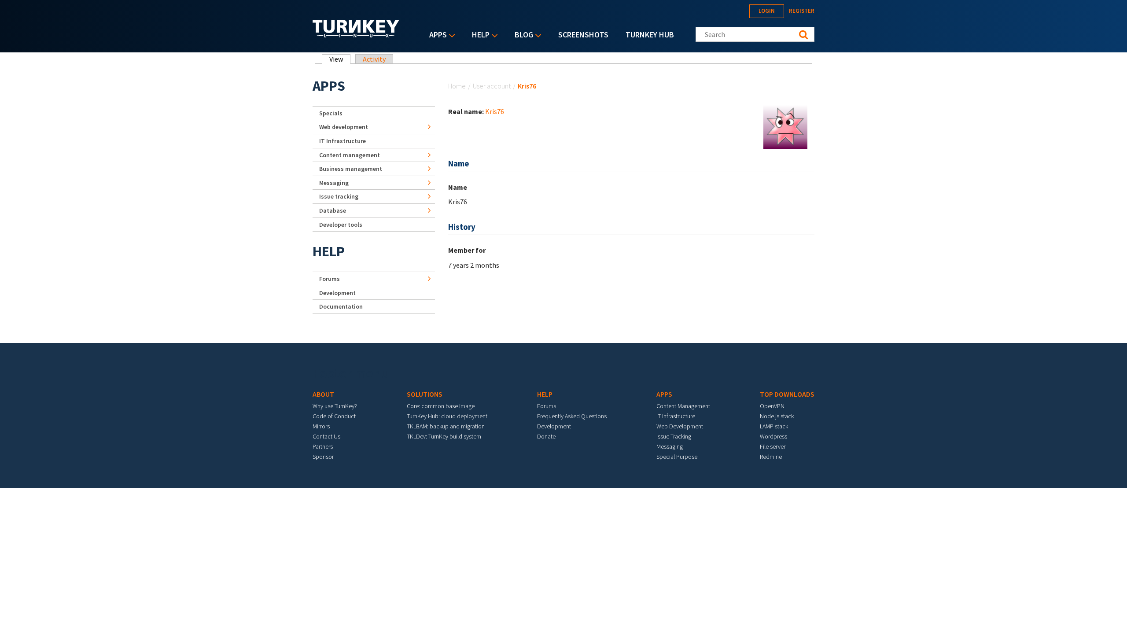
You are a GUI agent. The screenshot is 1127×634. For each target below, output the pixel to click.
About (323, 394)
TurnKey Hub (650, 34)
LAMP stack (774, 426)
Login (767, 11)
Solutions (424, 394)
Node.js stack (777, 416)
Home (457, 85)
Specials (331, 113)
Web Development (679, 426)
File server (772, 446)
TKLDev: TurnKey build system (444, 436)
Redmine (771, 457)
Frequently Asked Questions (572, 416)
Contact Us (326, 436)
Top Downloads (787, 394)
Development (337, 293)
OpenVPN (772, 406)
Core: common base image (441, 406)
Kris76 (494, 111)
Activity (374, 59)
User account (492, 85)
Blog (521, 35)
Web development (343, 127)
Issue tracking (338, 196)
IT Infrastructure (342, 141)
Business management (350, 169)
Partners (323, 446)
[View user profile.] (785, 126)
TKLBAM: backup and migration (446, 426)
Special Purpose (676, 457)
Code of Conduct (334, 416)
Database (332, 210)
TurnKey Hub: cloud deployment (447, 416)
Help (479, 35)
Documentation (341, 306)
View (339, 59)
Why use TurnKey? (335, 406)
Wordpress (773, 436)
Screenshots (583, 34)
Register (801, 11)
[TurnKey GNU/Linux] (356, 34)
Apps (436, 35)
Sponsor (323, 457)
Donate (546, 436)
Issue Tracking (673, 436)
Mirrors (321, 426)
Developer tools (340, 225)
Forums (329, 279)
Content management (349, 155)
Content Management (683, 406)
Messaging (334, 183)
